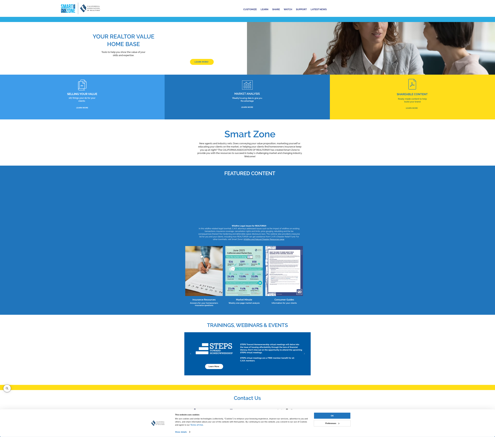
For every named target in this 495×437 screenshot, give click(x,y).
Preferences (330, 423)
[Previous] (190, 354)
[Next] (304, 354)
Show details (181, 432)
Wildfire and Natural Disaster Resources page (264, 239)
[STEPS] (247, 369)
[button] (250, 9)
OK (332, 416)
